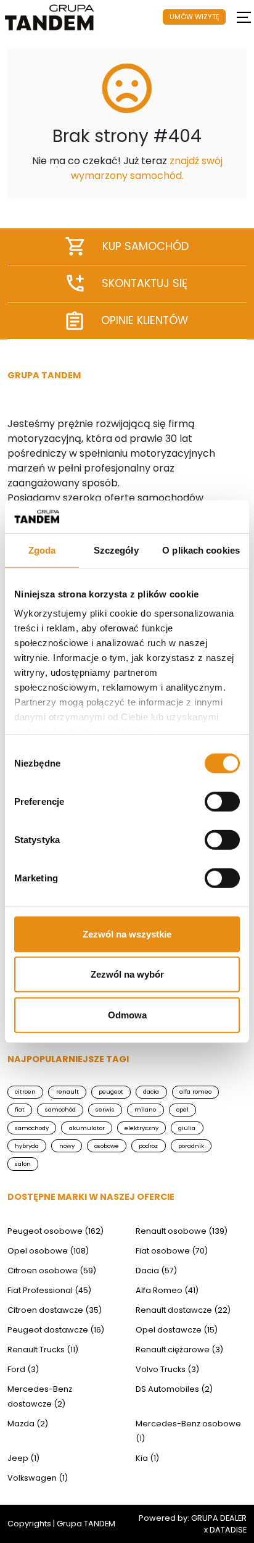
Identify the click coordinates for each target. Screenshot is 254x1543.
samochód (60, 1109)
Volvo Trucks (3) (167, 1369)
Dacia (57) (156, 1270)
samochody (32, 1128)
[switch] (222, 801)
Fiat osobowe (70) (172, 1251)
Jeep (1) (23, 1458)
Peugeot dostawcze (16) (55, 1330)
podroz (148, 1146)
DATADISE (228, 1529)
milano (145, 1109)
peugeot (111, 1092)
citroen (25, 1092)
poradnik (191, 1146)
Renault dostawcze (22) (183, 1310)
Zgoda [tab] (42, 549)
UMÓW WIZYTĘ (194, 17)
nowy (67, 1146)
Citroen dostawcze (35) (54, 1310)
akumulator (87, 1128)
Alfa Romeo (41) (167, 1290)
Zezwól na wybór (127, 974)
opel (182, 1109)
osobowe (106, 1146)
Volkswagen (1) (37, 1478)
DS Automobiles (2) (174, 1389)
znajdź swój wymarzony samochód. (147, 168)
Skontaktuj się (144, 283)
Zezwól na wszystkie (127, 933)
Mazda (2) (27, 1423)
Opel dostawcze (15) (177, 1330)
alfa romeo (195, 1092)
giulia (186, 1128)
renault (67, 1092)
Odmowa (127, 1014)
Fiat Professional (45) (49, 1290)
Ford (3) (23, 1369)
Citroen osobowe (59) (51, 1270)
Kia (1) (147, 1458)
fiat (20, 1109)
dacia (151, 1092)
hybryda (27, 1146)
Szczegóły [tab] (116, 549)
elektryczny (141, 1128)
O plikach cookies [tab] (201, 549)
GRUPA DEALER (219, 1518)
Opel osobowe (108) (48, 1251)
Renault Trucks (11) (42, 1349)
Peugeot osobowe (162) (55, 1231)
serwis (105, 1109)
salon (23, 1164)
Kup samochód (145, 246)
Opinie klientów (144, 320)
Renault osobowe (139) (181, 1231)
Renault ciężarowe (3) (179, 1349)
